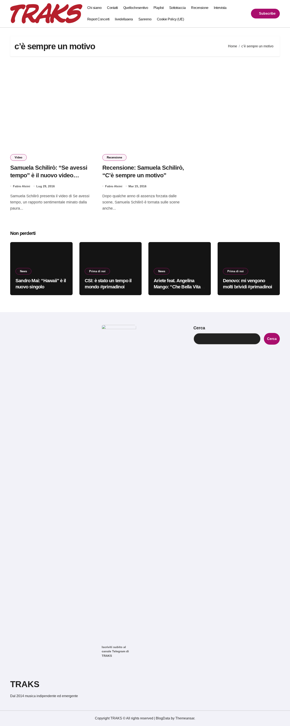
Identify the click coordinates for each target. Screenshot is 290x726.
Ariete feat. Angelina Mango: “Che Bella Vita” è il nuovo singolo (178, 286)
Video (18, 157)
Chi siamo (94, 8)
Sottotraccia (177, 8)
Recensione (199, 8)
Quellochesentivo (135, 8)
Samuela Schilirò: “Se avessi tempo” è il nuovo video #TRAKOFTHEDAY (48, 175)
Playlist (158, 8)
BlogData (163, 718)
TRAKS (24, 684)
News (23, 271)
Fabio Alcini (21, 186)
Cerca (199, 328)
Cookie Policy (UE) (170, 19)
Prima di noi (97, 271)
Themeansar (184, 718)
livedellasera (124, 19)
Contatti (112, 8)
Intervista (220, 8)
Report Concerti (98, 19)
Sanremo (145, 19)
